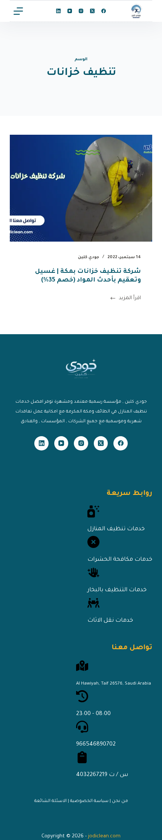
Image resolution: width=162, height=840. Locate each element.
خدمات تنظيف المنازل (116, 529)
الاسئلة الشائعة (50, 801)
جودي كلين (88, 257)
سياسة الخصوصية (89, 801)
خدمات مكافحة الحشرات (119, 560)
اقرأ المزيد (130, 299)
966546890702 (96, 744)
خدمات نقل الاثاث (110, 621)
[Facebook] (103, 11)
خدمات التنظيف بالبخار (117, 590)
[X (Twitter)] (92, 11)
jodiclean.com (104, 836)
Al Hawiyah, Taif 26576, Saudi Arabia (113, 684)
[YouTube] (69, 11)
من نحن (120, 801)
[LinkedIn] (58, 11)
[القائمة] (18, 11)
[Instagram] (81, 11)
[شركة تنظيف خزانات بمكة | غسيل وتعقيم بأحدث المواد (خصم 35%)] (81, 188)
